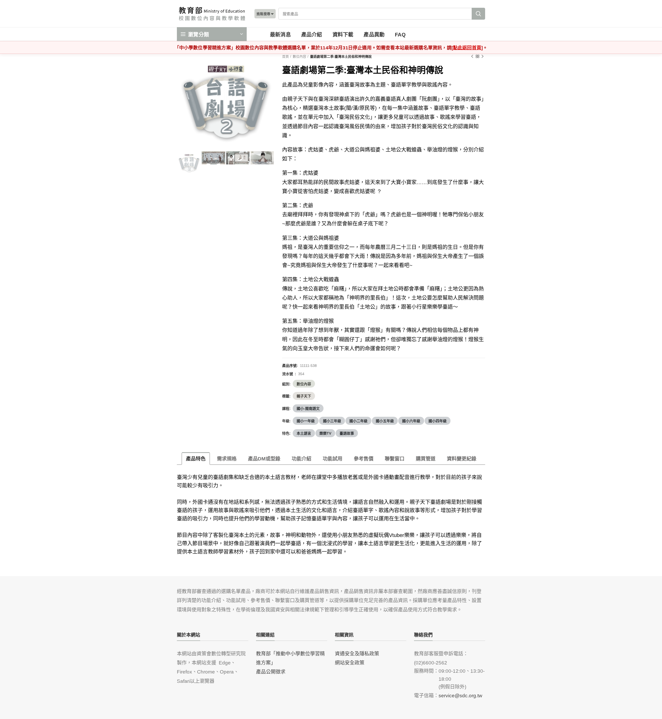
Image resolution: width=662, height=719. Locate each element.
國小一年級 (306, 420)
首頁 (285, 56)
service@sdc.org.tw (460, 695)
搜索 (478, 14)
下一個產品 (482, 56)
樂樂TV (325, 433)
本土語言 (304, 433)
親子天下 (304, 396)
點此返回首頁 (467, 47)
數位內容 (299, 56)
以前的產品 (472, 56)
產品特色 (196, 458)
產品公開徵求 (270, 671)
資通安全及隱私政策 (357, 653)
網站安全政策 (349, 662)
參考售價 (363, 458)
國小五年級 (385, 420)
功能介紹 (301, 458)
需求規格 (227, 458)
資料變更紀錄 (461, 458)
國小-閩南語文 (308, 408)
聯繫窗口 (394, 458)
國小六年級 (411, 420)
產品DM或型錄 (264, 458)
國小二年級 (358, 420)
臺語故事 (347, 433)
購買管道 (425, 458)
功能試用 (332, 458)
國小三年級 (332, 420)
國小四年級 (437, 420)
